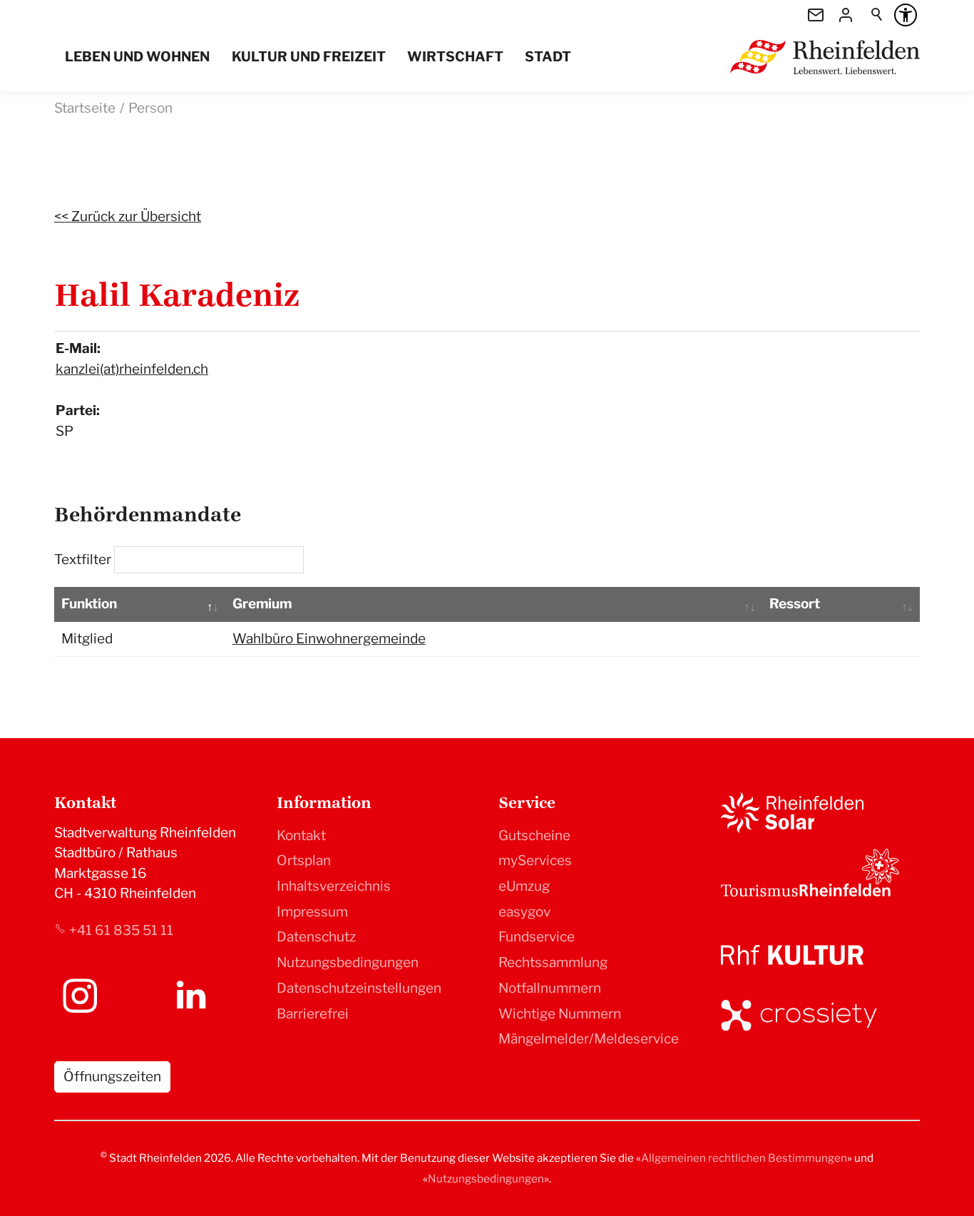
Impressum (312, 912)
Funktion (89, 604)
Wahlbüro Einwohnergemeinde (329, 638)
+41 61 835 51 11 (121, 930)
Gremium (262, 604)
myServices (535, 860)
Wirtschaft (455, 56)
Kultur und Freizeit (309, 56)
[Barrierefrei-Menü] (905, 15)
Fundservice (536, 937)
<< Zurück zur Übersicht (127, 216)
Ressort (794, 604)
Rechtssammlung (553, 962)
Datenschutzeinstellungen (359, 988)
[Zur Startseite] (825, 57)
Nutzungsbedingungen (348, 962)
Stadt (548, 56)
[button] (80, 995)
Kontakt (301, 835)
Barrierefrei (313, 1014)
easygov (524, 912)
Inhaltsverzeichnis (334, 886)
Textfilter (84, 559)
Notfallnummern (549, 988)
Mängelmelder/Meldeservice (588, 1039)
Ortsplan (304, 860)
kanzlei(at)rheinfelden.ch (132, 369)
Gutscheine (534, 835)
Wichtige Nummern (559, 1014)
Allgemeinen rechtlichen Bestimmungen (744, 1158)
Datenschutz (316, 937)
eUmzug (524, 886)
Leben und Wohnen (137, 56)
